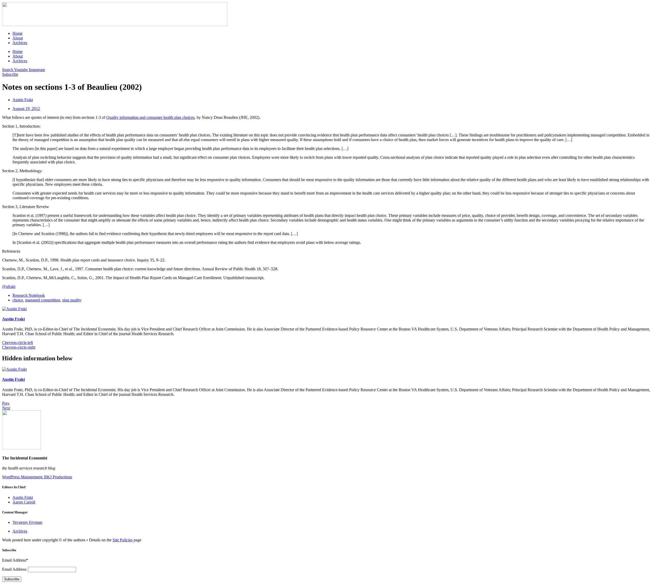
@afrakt (8, 286)
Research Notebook (28, 295)
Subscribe (11, 579)
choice (17, 300)
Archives (19, 42)
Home (17, 33)
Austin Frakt (13, 319)
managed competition (42, 300)
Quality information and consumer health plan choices (150, 117)
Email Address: (15, 569)
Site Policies (123, 540)
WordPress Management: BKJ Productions (37, 477)
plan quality (71, 300)
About (17, 38)
